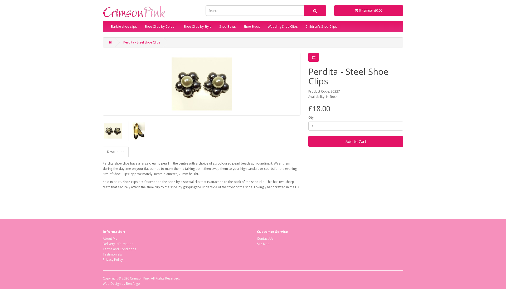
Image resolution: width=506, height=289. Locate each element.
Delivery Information (118, 244)
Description (115, 152)
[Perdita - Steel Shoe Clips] (201, 84)
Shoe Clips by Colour (160, 26)
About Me (110, 238)
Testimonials (112, 254)
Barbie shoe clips (124, 26)
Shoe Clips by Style (197, 26)
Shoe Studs (252, 26)
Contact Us (265, 238)
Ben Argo (133, 283)
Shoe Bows (227, 26)
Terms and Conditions (119, 249)
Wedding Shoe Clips (283, 26)
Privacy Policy (113, 259)
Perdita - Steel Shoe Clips (141, 42)
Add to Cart (356, 141)
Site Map (263, 244)
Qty (311, 117)
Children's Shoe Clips (321, 26)
